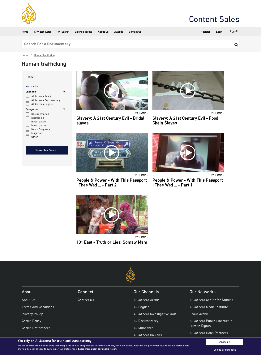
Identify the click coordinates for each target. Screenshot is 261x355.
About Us (103, 32)
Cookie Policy (31, 321)
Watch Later (43, 32)
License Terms (83, 32)
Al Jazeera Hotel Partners (209, 333)
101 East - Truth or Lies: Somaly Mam (111, 242)
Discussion (37, 118)
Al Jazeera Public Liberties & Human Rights (211, 323)
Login (219, 32)
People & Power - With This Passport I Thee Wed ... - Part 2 (111, 183)
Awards (118, 32)
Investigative (38, 122)
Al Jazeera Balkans (148, 335)
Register (205, 32)
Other (34, 137)
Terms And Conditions (38, 307)
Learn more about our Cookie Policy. (97, 349)
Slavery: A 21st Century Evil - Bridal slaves (110, 121)
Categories (32, 109)
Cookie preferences (225, 350)
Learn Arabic (199, 314)
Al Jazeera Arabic (41, 96)
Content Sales (214, 20)
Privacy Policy (32, 314)
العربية (233, 31)
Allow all (224, 342)
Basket (65, 32)
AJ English (141, 307)
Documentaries (40, 114)
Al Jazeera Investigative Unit (155, 314)
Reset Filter (32, 87)
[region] (130, 346)
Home (25, 32)
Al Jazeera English (42, 104)
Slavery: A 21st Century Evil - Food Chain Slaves (185, 121)
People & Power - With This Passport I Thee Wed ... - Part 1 (187, 183)
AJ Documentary (146, 321)
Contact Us (135, 32)
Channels (31, 92)
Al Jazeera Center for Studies (211, 300)
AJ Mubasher (143, 328)
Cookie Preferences (36, 328)
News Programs (40, 129)
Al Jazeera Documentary (45, 100)
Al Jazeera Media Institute (209, 307)
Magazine (36, 133)
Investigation (38, 125)
